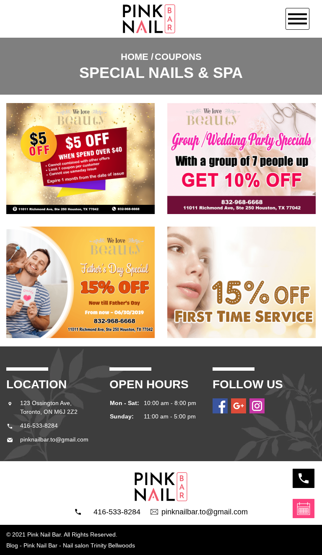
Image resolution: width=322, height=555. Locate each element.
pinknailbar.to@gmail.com (204, 512)
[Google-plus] (238, 405)
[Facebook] (220, 405)
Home (134, 57)
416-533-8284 (112, 512)
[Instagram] (257, 405)
